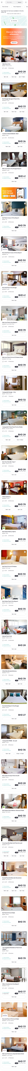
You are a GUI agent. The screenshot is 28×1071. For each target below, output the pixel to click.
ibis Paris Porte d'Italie (14, 912)
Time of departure (17, 6)
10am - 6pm (8, 146)
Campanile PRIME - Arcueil (14, 740)
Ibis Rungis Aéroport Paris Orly (14, 98)
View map (15, 20)
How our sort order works (13, 13)
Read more (14, 42)
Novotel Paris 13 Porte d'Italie (14, 1018)
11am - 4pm (14, 474)
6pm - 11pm (20, 146)
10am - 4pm (8, 509)
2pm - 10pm (22, 111)
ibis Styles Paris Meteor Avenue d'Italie (14, 809)
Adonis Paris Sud (14, 636)
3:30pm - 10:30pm (20, 753)
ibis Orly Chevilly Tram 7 (14, 461)
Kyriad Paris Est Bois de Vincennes (14, 877)
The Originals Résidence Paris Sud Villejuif (14, 948)
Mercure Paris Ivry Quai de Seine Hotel (14, 1053)
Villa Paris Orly (14, 64)
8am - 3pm (6, 111)
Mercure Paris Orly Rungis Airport (14, 168)
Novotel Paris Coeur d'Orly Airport (14, 252)
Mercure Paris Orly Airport (14, 322)
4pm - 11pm (22, 855)
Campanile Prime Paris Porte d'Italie (14, 427)
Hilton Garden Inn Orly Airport (14, 984)
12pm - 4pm (14, 890)
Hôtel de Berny (14, 496)
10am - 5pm (14, 76)
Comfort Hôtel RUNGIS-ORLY (14, 133)
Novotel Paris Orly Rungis (14, 287)
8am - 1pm (6, 76)
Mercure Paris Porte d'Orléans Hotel (14, 357)
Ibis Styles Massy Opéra (14, 531)
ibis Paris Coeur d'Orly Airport (14, 217)
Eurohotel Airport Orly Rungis (14, 705)
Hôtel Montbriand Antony (14, 671)
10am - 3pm (8, 753)
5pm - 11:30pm (22, 76)
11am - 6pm (14, 855)
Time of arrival (5, 6)
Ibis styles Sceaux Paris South (14, 775)
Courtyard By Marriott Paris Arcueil (14, 843)
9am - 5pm (14, 335)
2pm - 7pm (20, 509)
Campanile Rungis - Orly (14, 392)
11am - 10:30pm (20, 439)
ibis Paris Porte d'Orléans (14, 566)
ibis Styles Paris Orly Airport (14, 601)
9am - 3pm (14, 405)
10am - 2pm (8, 439)
